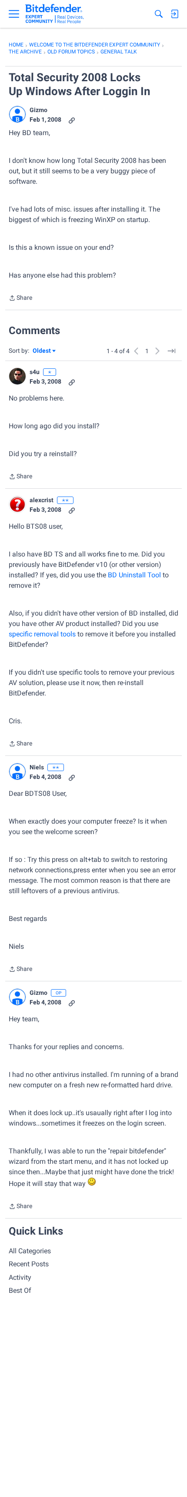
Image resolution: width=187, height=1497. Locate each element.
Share (20, 298)
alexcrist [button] (41, 500)
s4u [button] (35, 371)
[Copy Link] (72, 119)
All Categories (30, 1251)
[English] (54, 13)
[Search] (159, 14)
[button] (17, 114)
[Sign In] (174, 14)
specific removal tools (42, 634)
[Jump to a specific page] (171, 351)
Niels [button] (37, 767)
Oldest (42, 351)
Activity (20, 1277)
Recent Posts (29, 1264)
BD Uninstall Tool (134, 575)
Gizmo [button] (38, 109)
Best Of (20, 1290)
